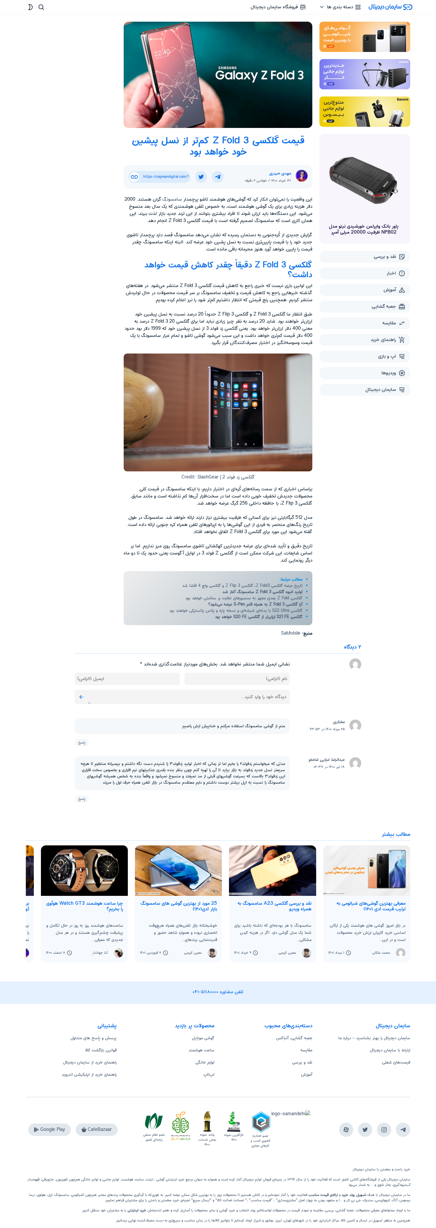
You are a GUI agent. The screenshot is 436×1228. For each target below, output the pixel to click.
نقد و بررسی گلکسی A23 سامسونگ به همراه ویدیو (274, 906)
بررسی (329, 1210)
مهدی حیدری (280, 173)
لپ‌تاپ (208, 1074)
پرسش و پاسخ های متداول (94, 1038)
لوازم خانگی (204, 1062)
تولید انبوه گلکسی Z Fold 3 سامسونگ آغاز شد (262, 592)
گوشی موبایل (203, 1038)
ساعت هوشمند (201, 1050)
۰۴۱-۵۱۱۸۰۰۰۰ (205, 992)
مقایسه (306, 1050)
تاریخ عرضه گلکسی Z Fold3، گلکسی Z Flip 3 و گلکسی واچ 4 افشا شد (242, 585)
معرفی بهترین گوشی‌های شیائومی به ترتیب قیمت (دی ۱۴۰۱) (371, 906)
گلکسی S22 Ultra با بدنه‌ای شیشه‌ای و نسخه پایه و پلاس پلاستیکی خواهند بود (236, 610)
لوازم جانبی (110, 1179)
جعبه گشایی (345, 1210)
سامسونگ (172, 199)
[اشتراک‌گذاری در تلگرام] (218, 177)
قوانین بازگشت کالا (101, 1050)
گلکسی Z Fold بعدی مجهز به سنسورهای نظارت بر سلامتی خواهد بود (244, 598)
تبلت (149, 1179)
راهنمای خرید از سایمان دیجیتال (90, 1062)
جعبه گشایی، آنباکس (294, 1038)
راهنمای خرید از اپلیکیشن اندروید (89, 1074)
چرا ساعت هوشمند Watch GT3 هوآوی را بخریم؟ (84, 906)
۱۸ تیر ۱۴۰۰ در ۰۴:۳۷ (329, 767)
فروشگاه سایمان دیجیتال (275, 7)
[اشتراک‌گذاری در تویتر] (201, 177)
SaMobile (290, 633)
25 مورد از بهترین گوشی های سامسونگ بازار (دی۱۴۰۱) (179, 906)
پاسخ (81, 742)
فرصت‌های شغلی (396, 1062)
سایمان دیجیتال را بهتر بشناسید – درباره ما (374, 1038)
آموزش (306, 1074)
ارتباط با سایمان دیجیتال (390, 1050)
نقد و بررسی (302, 1062)
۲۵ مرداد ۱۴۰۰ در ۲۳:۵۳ (327, 729)
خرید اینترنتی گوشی (169, 1179)
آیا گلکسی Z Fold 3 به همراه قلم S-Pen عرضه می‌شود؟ (255, 604)
